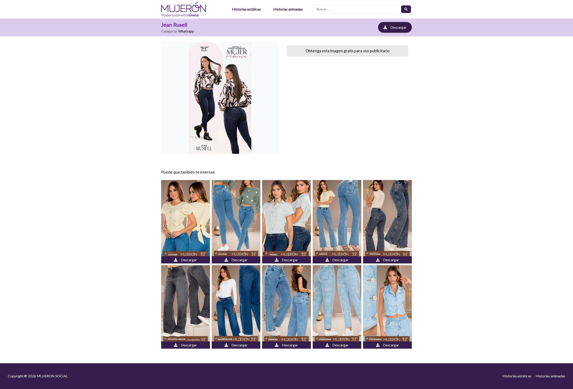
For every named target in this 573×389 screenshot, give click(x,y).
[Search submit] (406, 9)
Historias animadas (288, 9)
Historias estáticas (246, 9)
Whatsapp (186, 31)
